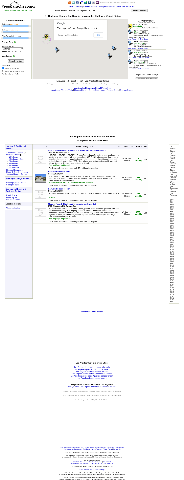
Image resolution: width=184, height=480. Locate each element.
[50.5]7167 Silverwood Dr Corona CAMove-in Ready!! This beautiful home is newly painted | (144, 64)
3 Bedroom (13, 163)
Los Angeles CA (88, 462)
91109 (172, 287)
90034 (172, 286)
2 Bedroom (13, 161)
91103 (172, 300)
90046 (172, 275)
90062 (172, 229)
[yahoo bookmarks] (97, 2)
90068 (172, 262)
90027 (172, 239)
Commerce (174, 188)
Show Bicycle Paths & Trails (14, 71)
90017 (172, 203)
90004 (172, 222)
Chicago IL (98, 462)
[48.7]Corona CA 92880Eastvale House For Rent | (140, 45)
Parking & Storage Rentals (17, 178)
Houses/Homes (80, 90)
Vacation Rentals (13, 208)
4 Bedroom (13, 166)
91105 (172, 267)
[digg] (89, 2)
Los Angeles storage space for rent (92, 378)
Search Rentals (75, 6)
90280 (172, 277)
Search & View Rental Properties (95, 447)
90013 (172, 199)
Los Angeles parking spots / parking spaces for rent (92, 376)
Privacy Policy (107, 449)
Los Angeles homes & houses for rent (92, 371)
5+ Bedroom (14, 168)
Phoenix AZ (86, 463)
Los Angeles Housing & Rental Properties (92, 88)
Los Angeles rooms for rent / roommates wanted (92, 374)
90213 (172, 291)
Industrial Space (13, 200)
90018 (172, 227)
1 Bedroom (13, 157)
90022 (172, 237)
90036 (172, 255)
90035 (172, 272)
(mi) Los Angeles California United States (145, 26)
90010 (172, 218)
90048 (172, 270)
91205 (172, 241)
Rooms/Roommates (97, 90)
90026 (172, 208)
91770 (172, 294)
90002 (172, 263)
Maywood (173, 176)
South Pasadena (173, 194)
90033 (172, 206)
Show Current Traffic (12, 74)
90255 (172, 230)
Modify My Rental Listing (116, 447)
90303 (172, 301)
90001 (172, 244)
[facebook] (77, 2)
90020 (172, 220)
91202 (172, 281)
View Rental (132, 39)
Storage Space (126, 90)
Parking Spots (113, 90)
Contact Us (116, 449)
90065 (172, 223)
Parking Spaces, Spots (16, 183)
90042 (172, 232)
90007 (172, 211)
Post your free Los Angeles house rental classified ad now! (92, 387)
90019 (172, 236)
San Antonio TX (97, 463)
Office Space (11, 197)
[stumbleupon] (85, 2)
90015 (172, 204)
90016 (172, 256)
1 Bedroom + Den (16, 159)
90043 (172, 258)
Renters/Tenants (90, 6)
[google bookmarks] (93, 2)
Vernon (172, 158)
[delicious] (81, 2)
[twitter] (73, 2)
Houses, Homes (13, 155)
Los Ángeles (173, 151)
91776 (172, 289)
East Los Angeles (173, 164)
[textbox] (103, 10)
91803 (172, 251)
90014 (172, 201)
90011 (172, 213)
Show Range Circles (12, 68)
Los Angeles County (173, 155)
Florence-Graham (173, 178)
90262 (172, 298)
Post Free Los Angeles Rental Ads (72, 447)
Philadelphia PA (76, 463)
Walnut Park (172, 185)
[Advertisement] (175, 43)
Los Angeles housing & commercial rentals (92, 367)
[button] (46, 36)
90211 (172, 274)
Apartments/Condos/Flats (62, 90)
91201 (172, 279)
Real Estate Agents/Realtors (92, 449)
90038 (172, 242)
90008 (172, 260)
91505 (172, 296)
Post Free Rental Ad (125, 6)
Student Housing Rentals (16, 174)
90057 (172, 210)
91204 (172, 249)
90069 (172, 282)
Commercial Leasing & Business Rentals (16, 190)
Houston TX (107, 462)
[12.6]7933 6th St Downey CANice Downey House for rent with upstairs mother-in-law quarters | (145, 34)
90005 (172, 216)
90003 (172, 253)
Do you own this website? (68, 35)
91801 (172, 268)
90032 (172, 225)
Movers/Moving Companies (73, 449)
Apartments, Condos (14, 153)
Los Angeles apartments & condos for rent (92, 369)
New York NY (77, 462)
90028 (172, 246)
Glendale (173, 191)
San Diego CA (108, 463)
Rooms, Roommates (14, 170)
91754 (172, 248)
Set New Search (143, 39)
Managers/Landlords (107, 6)
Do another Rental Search (92, 312)
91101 (172, 284)
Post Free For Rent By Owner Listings (92, 469)
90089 (172, 215)
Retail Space (11, 195)
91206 (172, 265)
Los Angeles (173, 147)
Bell (171, 190)
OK (98, 35)
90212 (172, 293)
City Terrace (172, 161)
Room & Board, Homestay (17, 172)
